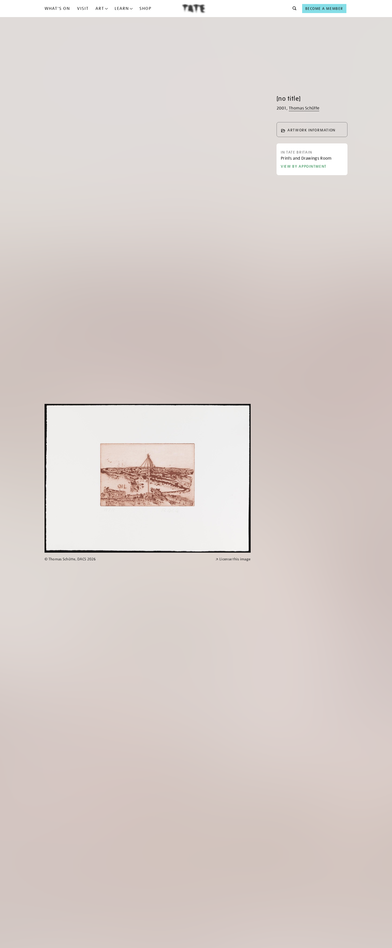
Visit (83, 8)
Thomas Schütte (304, 108)
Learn (122, 8)
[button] (293, 8)
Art (99, 8)
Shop (145, 8)
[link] (128, 559)
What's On (57, 8)
